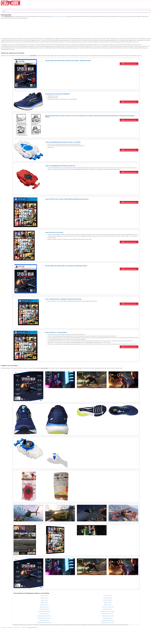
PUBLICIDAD (4, 627)
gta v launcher (62, 16)
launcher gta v (54, 16)
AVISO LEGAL (17, 627)
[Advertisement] (76, 28)
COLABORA (10, 627)
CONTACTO (23, 627)
